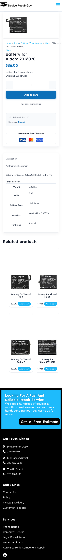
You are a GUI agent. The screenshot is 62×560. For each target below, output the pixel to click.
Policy (6, 497)
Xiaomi (48, 43)
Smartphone (36, 43)
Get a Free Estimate (30, 421)
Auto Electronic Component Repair (24, 547)
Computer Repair (13, 532)
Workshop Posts (13, 542)
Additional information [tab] (17, 166)
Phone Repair (11, 526)
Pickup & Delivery (13, 502)
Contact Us (9, 492)
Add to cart (31, 94)
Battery (24, 43)
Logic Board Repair (15, 537)
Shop (16, 43)
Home (9, 43)
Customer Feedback (15, 507)
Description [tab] (11, 158)
